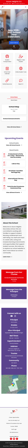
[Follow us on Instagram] (16, 316)
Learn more (6, 257)
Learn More (14, 43)
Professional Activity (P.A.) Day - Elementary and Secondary (16, 155)
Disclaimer (16, 446)
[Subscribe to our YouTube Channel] (12, 316)
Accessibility (22, 446)
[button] (2, 29)
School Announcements (11, 119)
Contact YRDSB (14, 426)
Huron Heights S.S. (14, 1)
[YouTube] (14, 439)
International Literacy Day (15, 179)
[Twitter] (11, 439)
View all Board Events (13, 192)
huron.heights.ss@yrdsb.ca (19, 3)
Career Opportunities (14, 417)
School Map (14, 107)
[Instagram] (17, 439)
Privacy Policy (6, 446)
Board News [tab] (14, 100)
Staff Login (14, 429)
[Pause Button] (14, 46)
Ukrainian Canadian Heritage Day (16, 171)
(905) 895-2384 (7, 3)
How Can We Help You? (14, 420)
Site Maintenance (14, 432)
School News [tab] (14, 97)
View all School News (14, 127)
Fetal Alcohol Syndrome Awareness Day (15, 187)
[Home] (3, 7)
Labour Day (16, 164)
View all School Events (13, 145)
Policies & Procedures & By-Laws (14, 423)
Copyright (12, 446)
